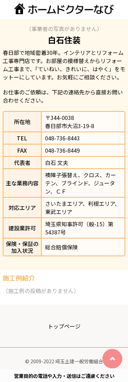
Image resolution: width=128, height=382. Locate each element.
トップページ (64, 326)
